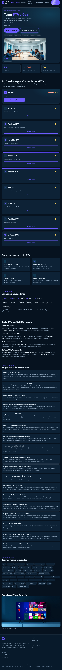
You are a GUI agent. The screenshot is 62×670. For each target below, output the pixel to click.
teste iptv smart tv (49, 580)
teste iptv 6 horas (19, 573)
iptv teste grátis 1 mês (9, 577)
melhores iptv (37, 570)
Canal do (10, 2)
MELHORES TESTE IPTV (29, 30)
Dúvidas (47, 2)
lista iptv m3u (48, 567)
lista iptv (15, 567)
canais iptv (13, 580)
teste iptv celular (31, 583)
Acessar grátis (14, 100)
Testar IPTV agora (11, 30)
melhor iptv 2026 (27, 570)
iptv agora (5, 580)
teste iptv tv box (19, 583)
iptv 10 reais (29, 577)
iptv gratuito (6, 567)
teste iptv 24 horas (31, 573)
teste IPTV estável (20, 356)
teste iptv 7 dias (7, 573)
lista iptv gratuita (25, 567)
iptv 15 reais (38, 577)
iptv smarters (6, 586)
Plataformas (22, 2)
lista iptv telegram (23, 586)
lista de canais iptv (8, 570)
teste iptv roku (23, 580)
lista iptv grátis (37, 567)
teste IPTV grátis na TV (10, 628)
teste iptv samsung (7, 583)
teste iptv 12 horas (44, 573)
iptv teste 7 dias (48, 570)
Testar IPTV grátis (6, 654)
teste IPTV (24, 367)
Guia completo (36, 645)
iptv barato (20, 577)
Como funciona (30, 2)
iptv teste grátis (19, 564)
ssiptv (49, 583)
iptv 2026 (18, 570)
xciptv (13, 586)
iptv (4, 564)
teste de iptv (50, 564)
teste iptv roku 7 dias (35, 580)
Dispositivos (39, 2)
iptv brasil (56, 577)
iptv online (48, 577)
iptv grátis (30, 564)
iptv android (42, 583)
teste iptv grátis (39, 564)
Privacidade (5, 659)
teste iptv (10, 564)
